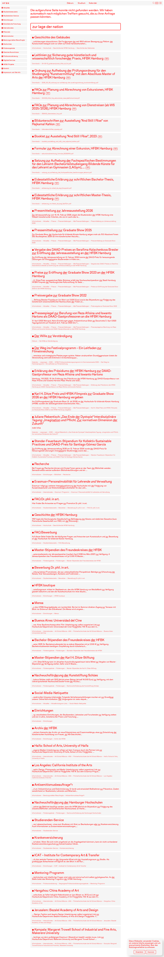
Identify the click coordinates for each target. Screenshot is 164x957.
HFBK (6, 3)
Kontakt (6, 68)
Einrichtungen (8, 20)
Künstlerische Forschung (12, 24)
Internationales (9, 28)
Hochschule (8, 44)
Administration (9, 36)
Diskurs (70, 3)
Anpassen (151, 952)
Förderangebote (9, 48)
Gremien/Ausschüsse (11, 52)
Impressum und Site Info (12, 72)
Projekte (9, 64)
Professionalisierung (11, 56)
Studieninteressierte (10, 12)
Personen (7, 32)
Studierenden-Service (11, 16)
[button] (2, 8)
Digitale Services (9, 60)
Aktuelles (7, 8)
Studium (81, 3)
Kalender (93, 3)
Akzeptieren (139, 952)
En (157, 3)
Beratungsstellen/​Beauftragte (14, 40)
